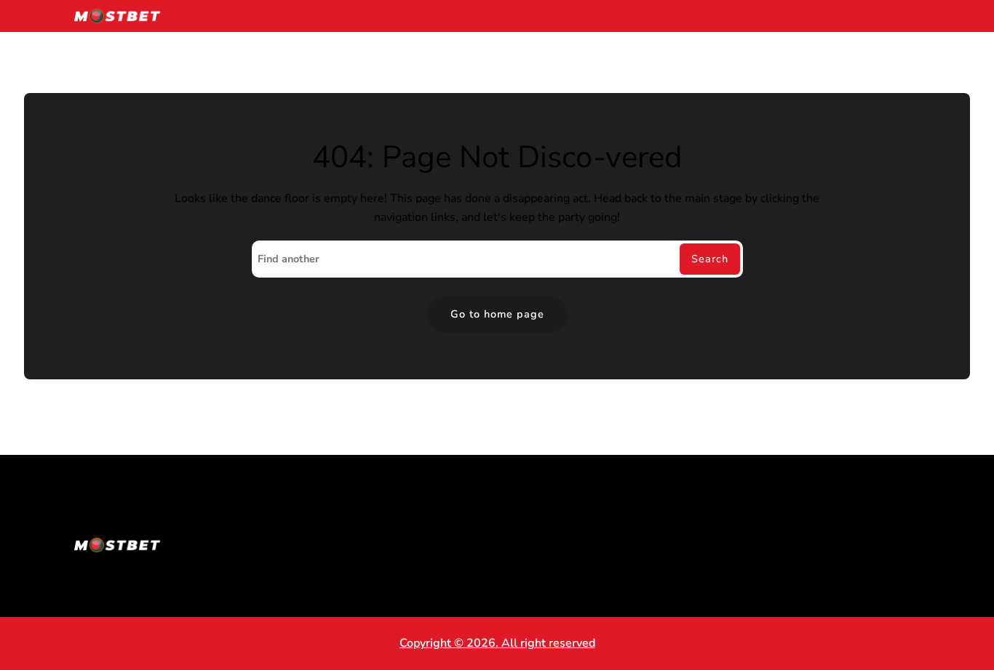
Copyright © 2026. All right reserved (497, 643)
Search (709, 258)
